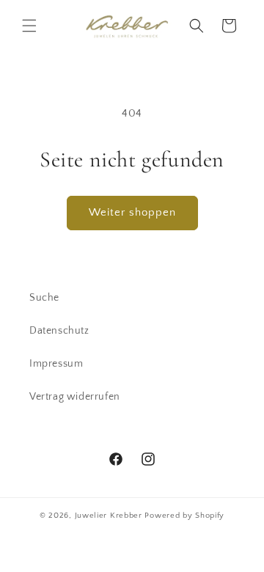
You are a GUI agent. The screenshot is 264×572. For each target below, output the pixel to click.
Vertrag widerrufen (74, 397)
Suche (44, 298)
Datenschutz (59, 331)
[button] (29, 26)
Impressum (56, 364)
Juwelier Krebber (110, 515)
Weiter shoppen (132, 212)
